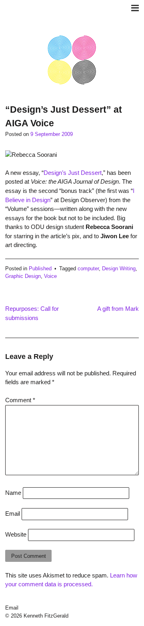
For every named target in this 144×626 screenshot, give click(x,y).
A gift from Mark (118, 308)
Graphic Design (23, 276)
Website (15, 534)
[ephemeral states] (71, 83)
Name (13, 492)
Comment (20, 400)
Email (12, 513)
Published (40, 268)
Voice (50, 276)
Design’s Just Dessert (73, 172)
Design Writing (119, 268)
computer (88, 268)
